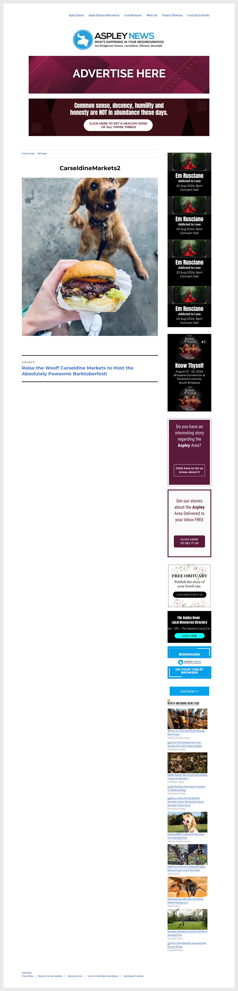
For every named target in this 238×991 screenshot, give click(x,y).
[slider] (192, 408)
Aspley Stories (76, 15)
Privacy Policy (27, 976)
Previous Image (28, 153)
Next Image (42, 153)
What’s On (152, 15)
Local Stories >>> (189, 691)
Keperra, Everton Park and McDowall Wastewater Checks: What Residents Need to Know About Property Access (186, 801)
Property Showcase (172, 15)
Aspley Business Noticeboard (104, 15)
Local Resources (133, 15)
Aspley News (27, 972)
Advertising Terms (75, 976)
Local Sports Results (198, 15)
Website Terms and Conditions (50, 976)
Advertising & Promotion (133, 976)
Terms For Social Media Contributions (103, 976)
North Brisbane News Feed (183, 703)
